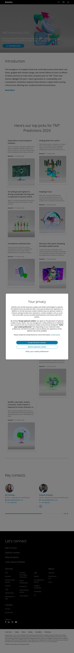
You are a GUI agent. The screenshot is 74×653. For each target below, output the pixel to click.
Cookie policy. (55, 335)
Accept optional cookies (37, 343)
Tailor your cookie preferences (37, 351)
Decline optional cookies (37, 347)
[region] (37, 326)
